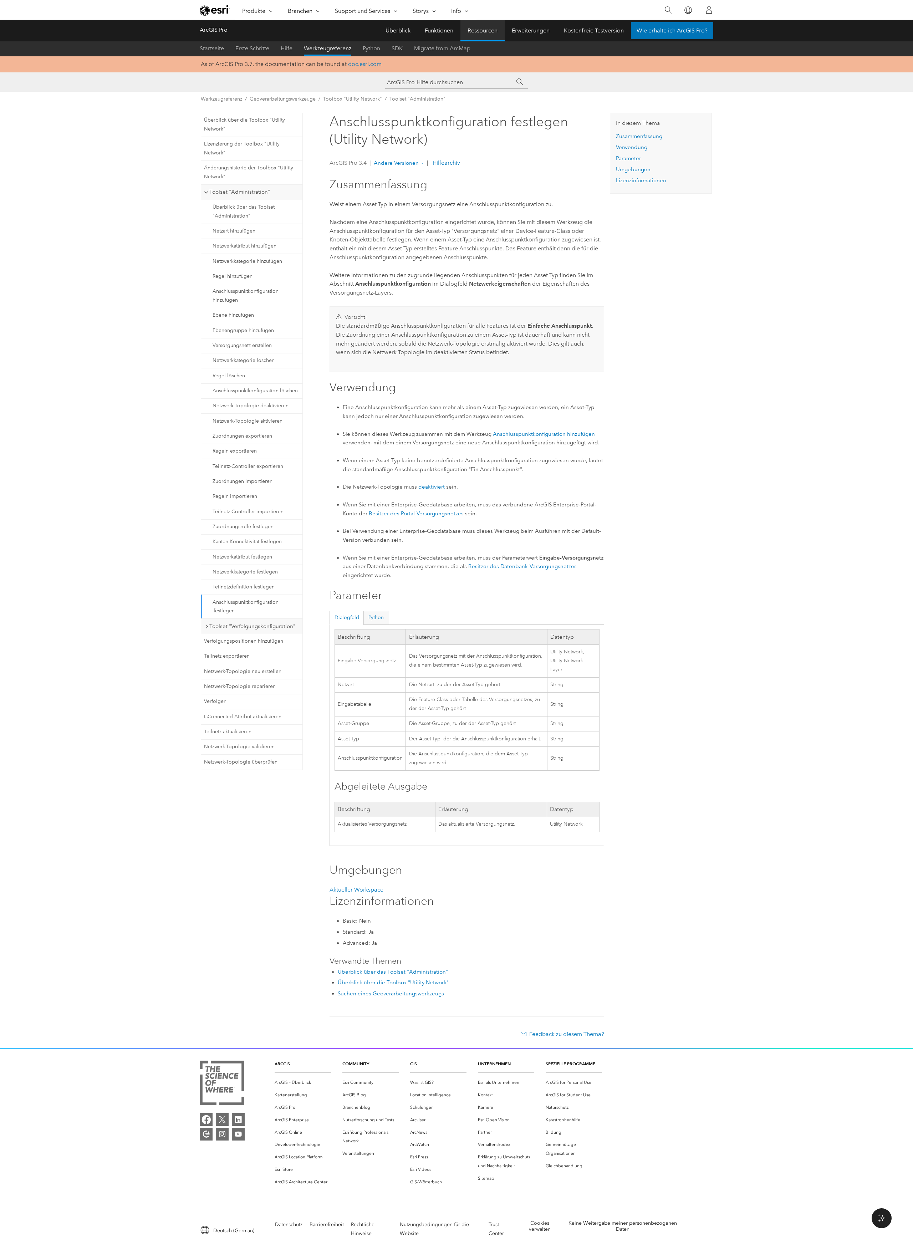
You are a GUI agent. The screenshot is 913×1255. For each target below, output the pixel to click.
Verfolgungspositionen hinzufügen (243, 641)
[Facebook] (206, 1119)
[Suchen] (668, 10)
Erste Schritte (252, 48)
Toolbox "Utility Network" (352, 99)
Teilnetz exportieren (227, 656)
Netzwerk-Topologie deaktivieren (251, 406)
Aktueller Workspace (356, 889)
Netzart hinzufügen (234, 231)
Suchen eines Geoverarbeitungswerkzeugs (391, 993)
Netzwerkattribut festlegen (242, 557)
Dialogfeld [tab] (347, 617)
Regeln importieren (235, 496)
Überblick (398, 30)
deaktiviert (431, 487)
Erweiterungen (531, 30)
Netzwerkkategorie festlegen (245, 572)
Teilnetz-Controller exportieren (248, 466)
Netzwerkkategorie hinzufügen (247, 261)
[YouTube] (238, 1134)
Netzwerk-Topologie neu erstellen (242, 671)
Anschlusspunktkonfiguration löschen (255, 391)
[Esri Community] (206, 1134)
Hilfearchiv (445, 162)
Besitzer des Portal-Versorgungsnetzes (416, 513)
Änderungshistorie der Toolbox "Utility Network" (248, 172)
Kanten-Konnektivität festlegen (247, 542)
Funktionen (439, 30)
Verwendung (631, 147)
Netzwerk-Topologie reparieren (240, 686)
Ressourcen (483, 30)
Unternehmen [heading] (494, 1063)
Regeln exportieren (235, 451)
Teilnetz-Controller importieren (248, 512)
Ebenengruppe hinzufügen (243, 330)
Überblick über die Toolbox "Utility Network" (244, 124)
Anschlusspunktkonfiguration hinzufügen (246, 295)
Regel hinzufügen (233, 276)
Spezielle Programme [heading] (570, 1063)
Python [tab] (376, 617)
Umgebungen (633, 169)
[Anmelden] (709, 10)
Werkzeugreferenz (327, 48)
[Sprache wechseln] (688, 10)
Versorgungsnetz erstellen (242, 345)
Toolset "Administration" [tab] (239, 192)
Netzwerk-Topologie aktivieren (247, 421)
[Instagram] (222, 1134)
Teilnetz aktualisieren (227, 732)
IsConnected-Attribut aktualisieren (242, 717)
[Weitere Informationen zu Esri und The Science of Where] (222, 1084)
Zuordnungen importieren (242, 481)
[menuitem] (303, 1082)
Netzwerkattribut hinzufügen (244, 246)
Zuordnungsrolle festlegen (243, 527)
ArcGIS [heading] (282, 1063)
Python (371, 48)
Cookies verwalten (540, 1226)
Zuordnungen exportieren (242, 436)
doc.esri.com (365, 64)
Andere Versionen (396, 163)
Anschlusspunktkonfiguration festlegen (246, 606)
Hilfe (286, 48)
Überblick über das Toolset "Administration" (244, 211)
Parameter (628, 158)
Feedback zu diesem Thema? (566, 1034)
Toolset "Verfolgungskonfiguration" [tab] (252, 626)
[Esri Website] (215, 10)
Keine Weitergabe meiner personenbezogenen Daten (622, 1226)
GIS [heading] (413, 1063)
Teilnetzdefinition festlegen (244, 587)
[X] (222, 1119)
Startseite (212, 48)
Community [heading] (355, 1063)
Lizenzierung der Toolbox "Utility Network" (242, 148)
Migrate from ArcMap (442, 48)
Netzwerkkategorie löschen (244, 360)
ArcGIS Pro (214, 29)
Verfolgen (215, 701)
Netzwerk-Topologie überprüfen (240, 762)
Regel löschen (229, 376)
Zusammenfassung (639, 136)
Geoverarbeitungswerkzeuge (283, 99)
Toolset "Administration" (417, 99)
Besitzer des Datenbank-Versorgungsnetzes (522, 566)
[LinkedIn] (238, 1119)
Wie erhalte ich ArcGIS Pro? (672, 30)
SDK (397, 48)
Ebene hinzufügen (233, 315)
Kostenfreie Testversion (594, 30)
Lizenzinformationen (641, 180)
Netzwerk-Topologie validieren (239, 747)
